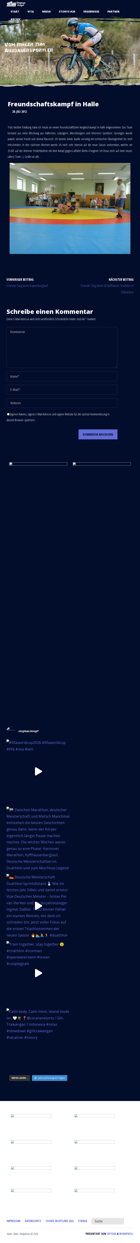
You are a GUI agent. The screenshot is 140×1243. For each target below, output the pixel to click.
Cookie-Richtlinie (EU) (60, 1221)
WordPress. (126, 1234)
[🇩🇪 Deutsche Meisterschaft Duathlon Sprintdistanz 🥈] (38, 906)
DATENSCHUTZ (33, 1221)
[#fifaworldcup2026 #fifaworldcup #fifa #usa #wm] (38, 771)
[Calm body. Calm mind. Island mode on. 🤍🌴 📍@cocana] (38, 1040)
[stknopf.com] (16, 4)
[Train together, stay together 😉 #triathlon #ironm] (38, 973)
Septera (111, 1234)
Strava (82, 1221)
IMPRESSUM (13, 1221)
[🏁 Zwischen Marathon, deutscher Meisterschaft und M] (38, 839)
